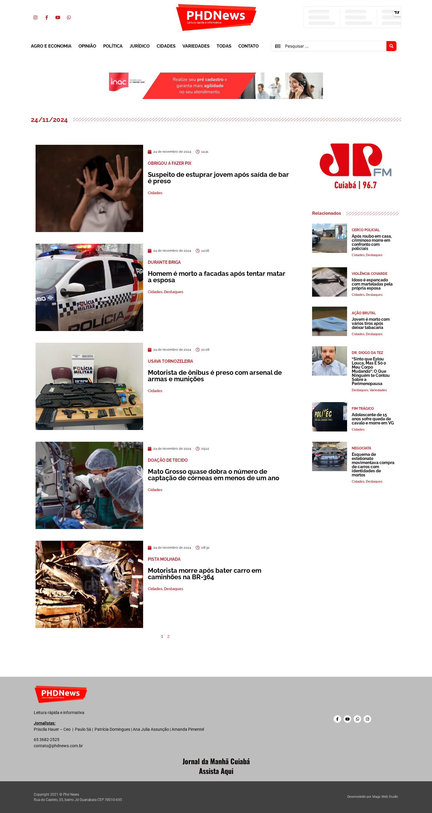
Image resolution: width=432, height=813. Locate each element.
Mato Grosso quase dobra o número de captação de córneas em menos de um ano (213, 475)
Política (113, 46)
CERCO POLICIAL (366, 230)
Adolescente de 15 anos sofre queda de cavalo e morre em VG (373, 418)
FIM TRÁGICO (363, 408)
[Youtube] (57, 17)
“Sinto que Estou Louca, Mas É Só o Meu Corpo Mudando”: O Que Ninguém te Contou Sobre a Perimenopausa (371, 371)
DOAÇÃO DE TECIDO (168, 460)
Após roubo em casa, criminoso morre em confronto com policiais (372, 242)
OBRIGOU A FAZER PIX (169, 163)
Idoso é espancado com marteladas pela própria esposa (372, 284)
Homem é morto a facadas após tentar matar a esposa (216, 277)
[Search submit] (391, 46)
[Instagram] (35, 17)
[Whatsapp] (68, 17)
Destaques (173, 292)
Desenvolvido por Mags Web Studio (372, 797)
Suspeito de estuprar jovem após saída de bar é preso (218, 178)
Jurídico (140, 46)
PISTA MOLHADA (164, 559)
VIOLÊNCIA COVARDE (369, 274)
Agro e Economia (51, 46)
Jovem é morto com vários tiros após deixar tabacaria (371, 323)
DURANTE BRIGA (164, 262)
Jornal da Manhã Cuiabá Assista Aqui (216, 766)
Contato (248, 46)
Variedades (196, 46)
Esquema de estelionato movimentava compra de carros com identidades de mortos (373, 464)
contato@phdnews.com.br (58, 745)
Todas (224, 46)
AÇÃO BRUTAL (364, 313)
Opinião (87, 46)
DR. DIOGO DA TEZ (367, 353)
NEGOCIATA (361, 448)
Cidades (166, 46)
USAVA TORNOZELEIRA (170, 361)
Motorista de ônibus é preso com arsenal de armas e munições (215, 376)
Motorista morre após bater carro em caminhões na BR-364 (204, 574)
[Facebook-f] (46, 17)
